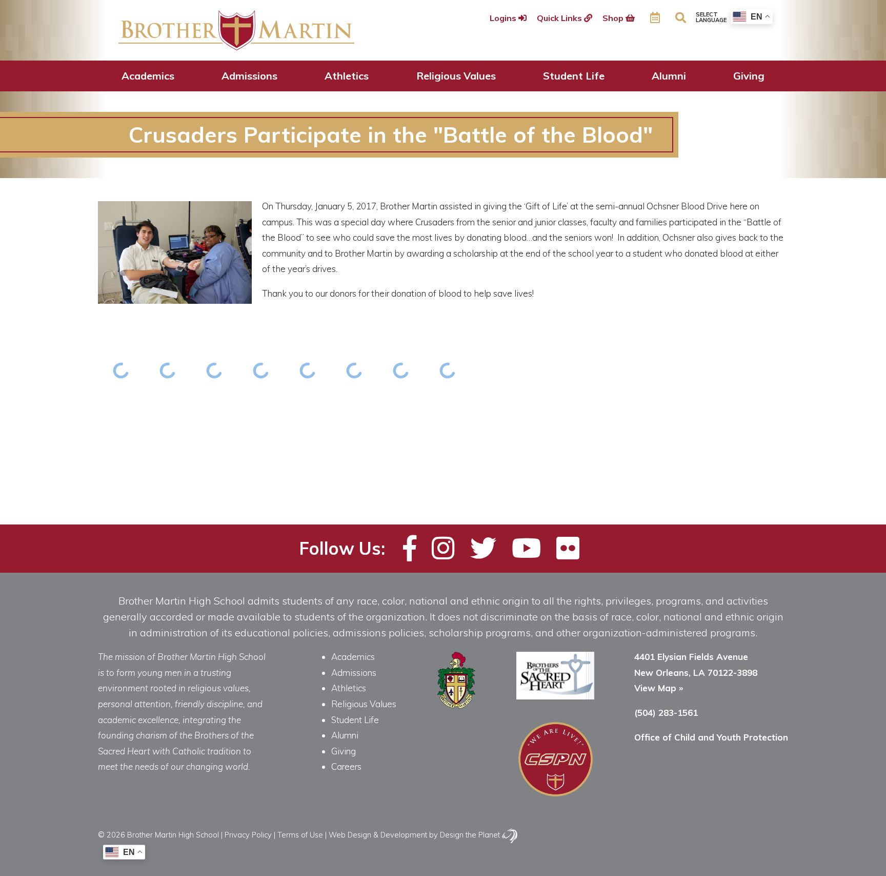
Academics (148, 75)
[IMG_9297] (448, 370)
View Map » (658, 688)
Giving (748, 75)
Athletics (347, 75)
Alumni (669, 75)
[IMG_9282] (401, 370)
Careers (346, 766)
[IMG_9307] (214, 370)
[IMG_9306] (168, 370)
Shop (614, 18)
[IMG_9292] (354, 370)
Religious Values (456, 75)
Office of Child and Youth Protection (711, 737)
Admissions (249, 75)
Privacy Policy (248, 835)
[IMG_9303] (121, 370)
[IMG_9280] (261, 370)
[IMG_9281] (308, 370)
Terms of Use (300, 835)
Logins (504, 18)
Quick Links (560, 18)
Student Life (574, 75)
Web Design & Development (378, 835)
